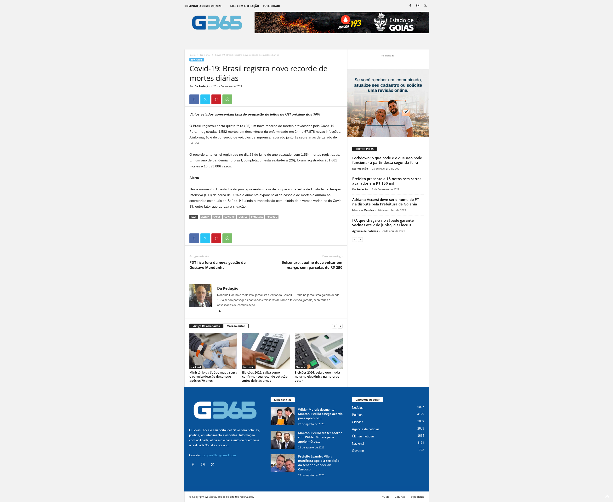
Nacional (205, 54)
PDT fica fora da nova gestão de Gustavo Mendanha (217, 265)
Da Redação (202, 86)
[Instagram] (418, 5)
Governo (358, 450)
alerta (205, 216)
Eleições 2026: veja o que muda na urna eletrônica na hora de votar (317, 376)
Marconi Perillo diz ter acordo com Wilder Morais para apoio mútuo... (320, 437)
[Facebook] (410, 5)
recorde (272, 216)
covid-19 (229, 216)
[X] (425, 5)
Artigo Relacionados (206, 326)
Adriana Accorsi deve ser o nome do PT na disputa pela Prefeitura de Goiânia (385, 201)
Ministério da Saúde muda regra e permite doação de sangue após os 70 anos (213, 376)
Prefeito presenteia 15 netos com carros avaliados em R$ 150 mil (386, 181)
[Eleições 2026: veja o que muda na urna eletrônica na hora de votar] (319, 351)
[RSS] (220, 312)
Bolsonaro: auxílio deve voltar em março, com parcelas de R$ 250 (312, 265)
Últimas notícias (363, 436)
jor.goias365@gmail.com (219, 455)
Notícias (357, 407)
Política (357, 415)
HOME (385, 496)
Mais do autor (236, 326)
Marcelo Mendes (363, 210)
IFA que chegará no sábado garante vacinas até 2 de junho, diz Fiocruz (383, 222)
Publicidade (271, 6)
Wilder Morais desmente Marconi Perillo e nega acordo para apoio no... (320, 413)
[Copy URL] (238, 99)
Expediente (417, 496)
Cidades (357, 422)
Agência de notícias (365, 231)
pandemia (257, 216)
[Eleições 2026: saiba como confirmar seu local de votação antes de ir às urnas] (266, 351)
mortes (242, 216)
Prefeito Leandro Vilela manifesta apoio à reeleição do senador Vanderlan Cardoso (319, 462)
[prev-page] (334, 326)
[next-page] (340, 326)
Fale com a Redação (244, 6)
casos (216, 216)
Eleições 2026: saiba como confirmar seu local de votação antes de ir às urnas (265, 376)
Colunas (400, 496)
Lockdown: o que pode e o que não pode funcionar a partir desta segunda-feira (387, 160)
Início (192, 54)
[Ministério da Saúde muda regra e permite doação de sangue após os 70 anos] (213, 351)
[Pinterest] (216, 99)
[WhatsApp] (227, 99)
